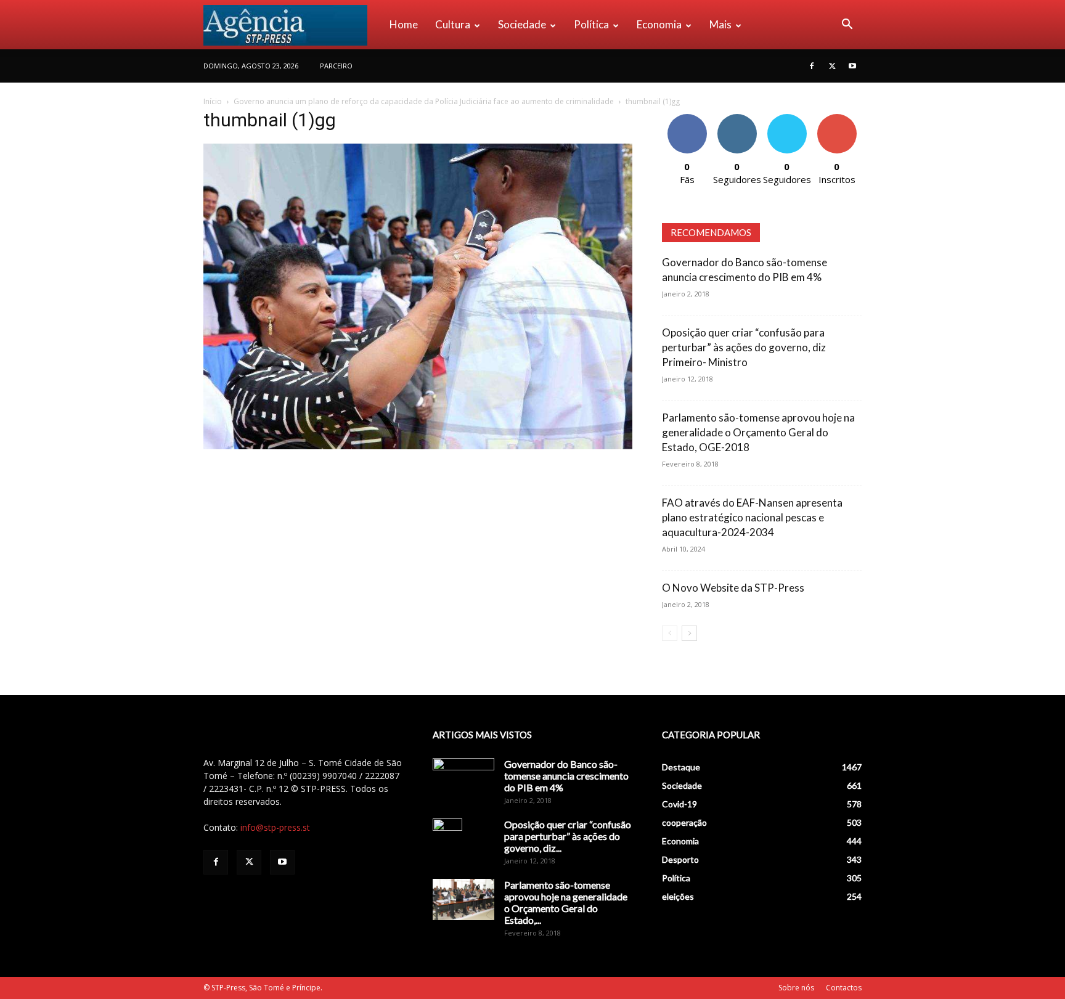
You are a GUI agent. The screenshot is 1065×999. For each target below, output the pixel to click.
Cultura (452, 24)
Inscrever (837, 118)
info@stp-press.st (275, 827)
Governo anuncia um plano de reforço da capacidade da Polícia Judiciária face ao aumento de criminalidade (424, 101)
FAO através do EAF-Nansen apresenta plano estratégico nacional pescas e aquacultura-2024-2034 (752, 517)
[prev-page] (669, 633)
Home (404, 24)
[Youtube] (852, 66)
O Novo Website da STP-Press (733, 587)
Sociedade (522, 24)
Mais (720, 24)
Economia (659, 24)
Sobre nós (796, 987)
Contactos (844, 987)
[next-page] (689, 633)
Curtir (687, 118)
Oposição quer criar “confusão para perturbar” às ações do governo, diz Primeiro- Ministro (744, 347)
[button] (847, 25)
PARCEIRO (336, 65)
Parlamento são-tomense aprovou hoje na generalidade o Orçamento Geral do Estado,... (565, 902)
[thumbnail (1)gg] (417, 446)
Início (212, 101)
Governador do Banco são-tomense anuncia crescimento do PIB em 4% (566, 775)
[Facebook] (811, 66)
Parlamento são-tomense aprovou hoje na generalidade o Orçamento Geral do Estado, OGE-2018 (758, 432)
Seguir (737, 118)
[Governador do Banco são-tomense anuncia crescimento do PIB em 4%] (463, 779)
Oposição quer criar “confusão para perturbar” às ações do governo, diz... (567, 836)
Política (591, 24)
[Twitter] (832, 66)
